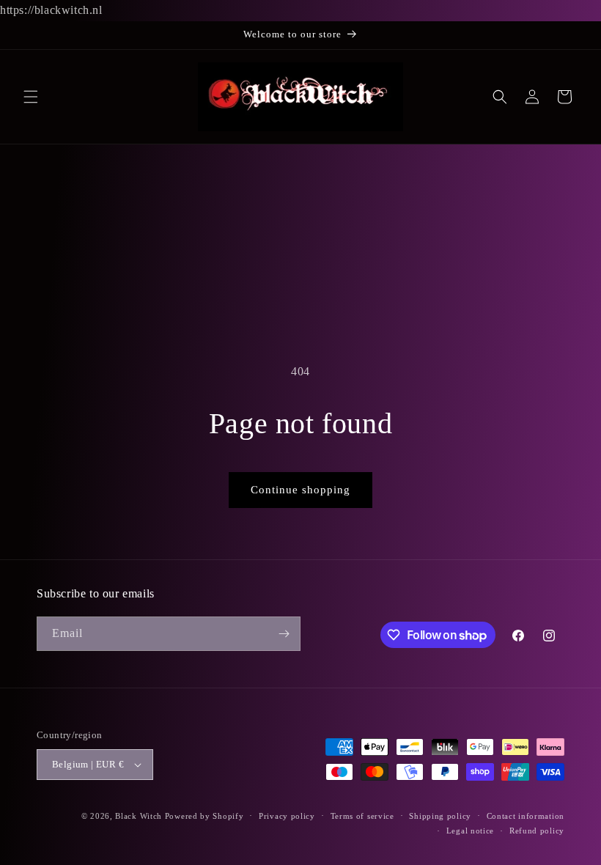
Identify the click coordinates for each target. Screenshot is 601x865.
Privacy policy (287, 815)
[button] (31, 97)
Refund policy (536, 830)
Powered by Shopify (204, 815)
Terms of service (362, 815)
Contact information (525, 815)
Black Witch (138, 815)
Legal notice (470, 830)
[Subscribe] (284, 633)
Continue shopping (300, 490)
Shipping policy (440, 815)
